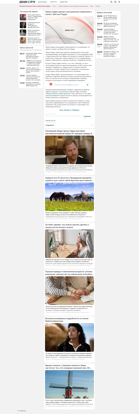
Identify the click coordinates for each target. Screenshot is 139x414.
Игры (91, 6)
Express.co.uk (50, 120)
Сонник (97, 6)
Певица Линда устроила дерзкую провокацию (73, 6)
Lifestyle (53, 2)
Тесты (54, 6)
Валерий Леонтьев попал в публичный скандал (35, 6)
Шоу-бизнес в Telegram (69, 110)
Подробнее (50, 125)
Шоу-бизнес (42, 2)
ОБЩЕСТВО (63, 2)
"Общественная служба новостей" (58, 93)
